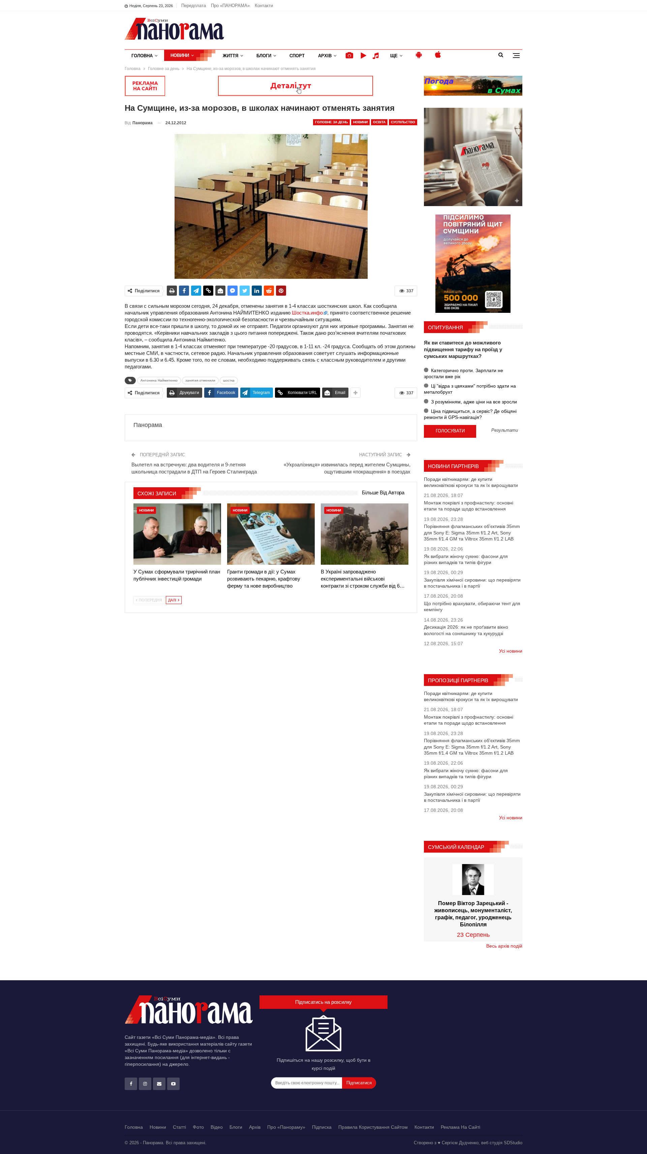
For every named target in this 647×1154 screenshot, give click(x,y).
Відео (217, 1127)
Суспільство (403, 122)
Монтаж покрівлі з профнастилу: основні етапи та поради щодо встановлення (468, 506)
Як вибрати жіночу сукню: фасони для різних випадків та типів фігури (466, 559)
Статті (179, 1127)
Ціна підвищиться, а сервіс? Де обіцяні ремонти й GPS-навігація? (470, 414)
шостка (229, 380)
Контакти (264, 5)
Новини (180, 55)
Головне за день (331, 122)
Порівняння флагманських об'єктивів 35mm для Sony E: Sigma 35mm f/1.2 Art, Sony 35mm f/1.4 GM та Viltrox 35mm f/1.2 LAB (472, 532)
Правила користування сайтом (373, 1127)
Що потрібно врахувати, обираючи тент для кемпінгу (472, 606)
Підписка (322, 1127)
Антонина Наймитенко (159, 380)
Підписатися (359, 1082)
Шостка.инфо (307, 313)
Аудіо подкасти (376, 56)
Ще (394, 55)
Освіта (379, 122)
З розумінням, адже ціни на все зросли (473, 401)
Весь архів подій (504, 946)
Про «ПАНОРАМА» (230, 5)
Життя (230, 55)
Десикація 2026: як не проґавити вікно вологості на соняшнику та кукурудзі (466, 630)
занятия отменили (200, 380)
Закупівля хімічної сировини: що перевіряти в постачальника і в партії (472, 583)
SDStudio (513, 1142)
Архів (325, 55)
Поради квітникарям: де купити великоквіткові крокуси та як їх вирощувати (471, 482)
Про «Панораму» (286, 1127)
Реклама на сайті (460, 1127)
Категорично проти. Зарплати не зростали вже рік (463, 373)
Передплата (193, 5)
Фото (198, 1127)
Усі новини (510, 651)
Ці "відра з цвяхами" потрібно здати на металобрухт (470, 389)
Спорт (297, 55)
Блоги (263, 55)
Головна (142, 55)
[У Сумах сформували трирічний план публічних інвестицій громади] (177, 534)
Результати (504, 430)
